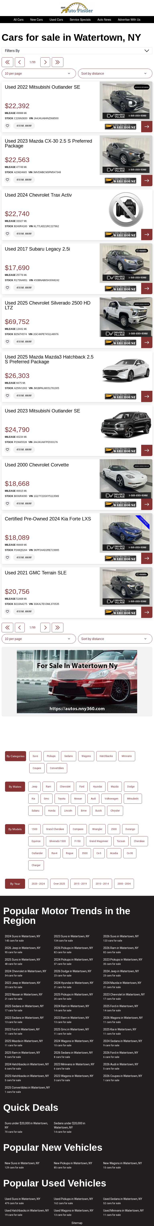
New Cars (36, 19)
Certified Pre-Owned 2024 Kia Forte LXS (48, 518)
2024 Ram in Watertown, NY (71, 1008)
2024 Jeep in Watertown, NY (121, 973)
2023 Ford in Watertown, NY (22, 1031)
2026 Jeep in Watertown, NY (23, 950)
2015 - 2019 (80, 883)
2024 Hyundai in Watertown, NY (73, 985)
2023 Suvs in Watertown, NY (71, 938)
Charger (36, 865)
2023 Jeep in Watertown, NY (23, 985)
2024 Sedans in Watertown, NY (122, 1043)
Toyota (61, 798)
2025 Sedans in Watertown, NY (24, 1008)
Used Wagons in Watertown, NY (73, 1212)
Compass (78, 829)
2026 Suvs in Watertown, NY (121, 938)
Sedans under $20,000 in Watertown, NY (69, 1127)
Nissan (78, 798)
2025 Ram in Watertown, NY (22, 1054)
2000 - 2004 (124, 883)
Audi (93, 798)
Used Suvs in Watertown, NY (22, 1201)
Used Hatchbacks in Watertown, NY (27, 1212)
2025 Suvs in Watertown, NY (22, 961)
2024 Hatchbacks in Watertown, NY (27, 1066)
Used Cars (56, 19)
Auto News (104, 19)
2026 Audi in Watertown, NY (120, 1066)
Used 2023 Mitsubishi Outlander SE (42, 410)
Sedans (68, 756)
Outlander (37, 853)
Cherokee (139, 841)
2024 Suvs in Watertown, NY (22, 938)
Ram (48, 786)
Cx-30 (130, 853)
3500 (85, 853)
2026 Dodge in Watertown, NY (72, 973)
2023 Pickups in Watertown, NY (122, 961)
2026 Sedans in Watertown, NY (73, 1054)
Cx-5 (98, 853)
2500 (114, 829)
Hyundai (97, 786)
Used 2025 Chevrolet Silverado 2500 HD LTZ (47, 305)
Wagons (86, 756)
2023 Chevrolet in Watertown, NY (124, 996)
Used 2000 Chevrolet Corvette (37, 464)
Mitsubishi (133, 798)
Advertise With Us (129, 19)
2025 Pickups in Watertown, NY (73, 996)
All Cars (18, 19)
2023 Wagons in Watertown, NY (73, 1078)
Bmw (84, 810)
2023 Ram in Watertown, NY (71, 1020)
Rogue (69, 853)
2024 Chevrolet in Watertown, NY (25, 973)
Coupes (37, 768)
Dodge (131, 786)
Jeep (34, 786)
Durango (130, 829)
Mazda (115, 786)
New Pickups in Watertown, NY (73, 1165)
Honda (51, 810)
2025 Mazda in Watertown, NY (24, 1043)
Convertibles (57, 768)
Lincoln (68, 810)
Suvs (35, 756)
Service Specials (80, 19)
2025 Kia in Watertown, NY (119, 1031)
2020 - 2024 (38, 883)
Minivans (127, 756)
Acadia (114, 853)
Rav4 (54, 853)
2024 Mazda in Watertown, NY (122, 985)
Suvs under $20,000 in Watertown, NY (26, 1127)
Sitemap (77, 1223)
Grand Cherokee (55, 829)
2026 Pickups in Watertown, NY (73, 950)
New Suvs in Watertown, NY (22, 1165)
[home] (77, 8)
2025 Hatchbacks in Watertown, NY (27, 1078)
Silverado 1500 (57, 841)
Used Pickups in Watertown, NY (73, 1201)
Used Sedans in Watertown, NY (122, 1201)
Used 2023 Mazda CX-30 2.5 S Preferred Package (48, 143)
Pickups (51, 756)
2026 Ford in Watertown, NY (120, 1054)
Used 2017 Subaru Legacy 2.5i (37, 249)
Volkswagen (111, 798)
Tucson (121, 841)
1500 (34, 829)
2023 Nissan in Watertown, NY (24, 996)
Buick (98, 810)
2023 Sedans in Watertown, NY (24, 1020)
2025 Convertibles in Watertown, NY (27, 1089)
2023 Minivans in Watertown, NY (74, 1066)
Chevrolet (65, 786)
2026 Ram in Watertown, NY (121, 950)
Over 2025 (59, 883)
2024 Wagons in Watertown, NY (73, 1043)
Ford (81, 786)
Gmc (46, 798)
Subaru (35, 810)
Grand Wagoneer (98, 841)
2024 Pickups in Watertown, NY (73, 961)
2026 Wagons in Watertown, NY (123, 1020)
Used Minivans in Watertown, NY (123, 1212)
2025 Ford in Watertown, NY (120, 1008)
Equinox (36, 841)
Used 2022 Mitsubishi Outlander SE (42, 87)
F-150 (78, 841)
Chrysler (115, 810)
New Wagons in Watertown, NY (122, 1165)
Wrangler (97, 829)
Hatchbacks (106, 756)
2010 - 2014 (102, 883)
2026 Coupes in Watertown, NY (122, 1078)
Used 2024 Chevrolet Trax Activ (38, 195)
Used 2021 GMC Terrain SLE (36, 572)
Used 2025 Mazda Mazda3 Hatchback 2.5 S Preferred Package (49, 359)
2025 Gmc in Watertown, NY (71, 1031)
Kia (33, 798)
